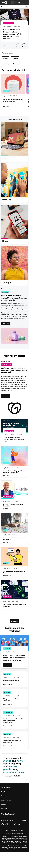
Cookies (21, 830)
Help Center (4, 791)
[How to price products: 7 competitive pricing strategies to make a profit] (14, 336)
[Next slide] (24, 45)
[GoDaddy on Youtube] (18, 825)
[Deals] (16, 2)
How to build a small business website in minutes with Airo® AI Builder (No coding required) (12, 34)
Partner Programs (6, 800)
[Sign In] (22, 2)
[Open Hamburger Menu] (2, 2)
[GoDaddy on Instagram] (6, 825)
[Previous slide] (18, 45)
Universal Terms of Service (16, 848)
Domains (5, 58)
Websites (15, 58)
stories (7, 760)
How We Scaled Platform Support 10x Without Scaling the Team (14, 439)
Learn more (6, 106)
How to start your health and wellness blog (12, 741)
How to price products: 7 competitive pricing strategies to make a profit (14, 298)
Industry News (8, 23)
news (20, 760)
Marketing (6, 63)
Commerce (16, 63)
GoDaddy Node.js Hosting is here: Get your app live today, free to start (14, 370)
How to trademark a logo (11, 680)
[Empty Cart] (26, 2)
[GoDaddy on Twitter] (14, 825)
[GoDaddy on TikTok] (10, 825)
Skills (5, 529)
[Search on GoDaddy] (26, 6)
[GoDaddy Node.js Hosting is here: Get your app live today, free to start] (14, 408)
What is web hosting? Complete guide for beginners (13, 100)
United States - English (7, 820)
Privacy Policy (14, 830)
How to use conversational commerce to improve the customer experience (14, 657)
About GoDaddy (5, 787)
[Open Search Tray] (12, 2)
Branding (7, 674)
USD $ (24, 820)
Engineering (9, 431)
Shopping (4, 808)
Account (3, 804)
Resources (4, 796)
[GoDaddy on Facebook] (2, 825)
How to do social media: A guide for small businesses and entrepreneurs (14, 720)
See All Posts (5, 361)
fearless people (10, 768)
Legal (7, 830)
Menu (3, 6)
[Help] (19, 2)
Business (6, 463)
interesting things (13, 772)
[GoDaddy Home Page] (8, 814)
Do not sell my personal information (14, 833)
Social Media (8, 712)
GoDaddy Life (7, 496)
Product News (6, 364)
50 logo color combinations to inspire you (12, 699)
